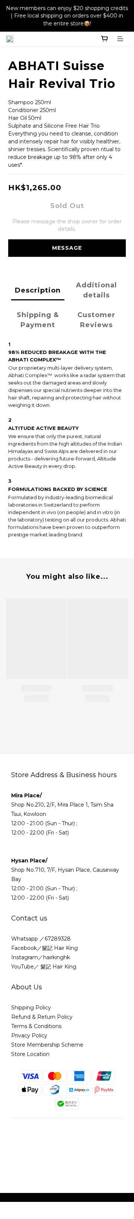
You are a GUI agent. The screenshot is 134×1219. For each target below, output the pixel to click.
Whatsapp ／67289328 (41, 938)
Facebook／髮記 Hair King (44, 948)
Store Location (30, 1054)
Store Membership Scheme (47, 1044)
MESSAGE (67, 248)
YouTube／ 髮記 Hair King (43, 966)
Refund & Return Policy (42, 1017)
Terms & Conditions (37, 1026)
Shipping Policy (31, 1007)
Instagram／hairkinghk (40, 957)
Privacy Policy (29, 1035)
